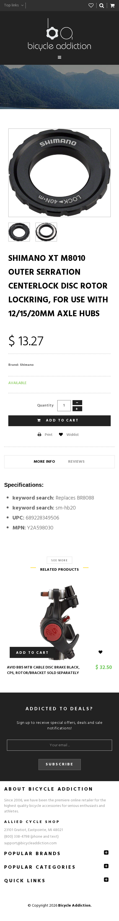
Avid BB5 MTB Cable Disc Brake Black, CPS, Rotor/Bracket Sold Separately (43, 670)
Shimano (27, 365)
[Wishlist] (91, 5)
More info (44, 462)
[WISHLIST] (103, 652)
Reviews (76, 462)
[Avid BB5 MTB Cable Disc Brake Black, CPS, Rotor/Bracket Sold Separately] (59, 622)
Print (48, 435)
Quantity (45, 405)
